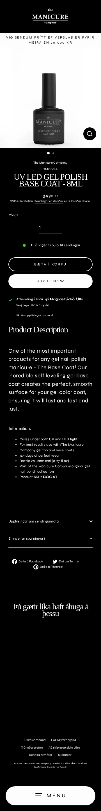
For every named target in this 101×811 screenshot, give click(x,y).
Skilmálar (65, 755)
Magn (13, 214)
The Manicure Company (50, 163)
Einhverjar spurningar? (26, 538)
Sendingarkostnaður (49, 201)
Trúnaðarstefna (32, 747)
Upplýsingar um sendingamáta (33, 521)
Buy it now (50, 281)
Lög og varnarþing (63, 740)
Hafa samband (34, 740)
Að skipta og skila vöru (64, 747)
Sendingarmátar (40, 755)
